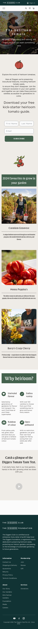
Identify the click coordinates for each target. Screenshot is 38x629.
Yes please (28, 318)
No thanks (28, 322)
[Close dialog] (35, 302)
